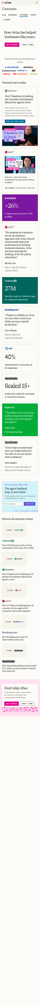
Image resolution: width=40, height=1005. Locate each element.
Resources (12, 15)
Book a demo (28, 45)
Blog (4, 15)
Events (33, 15)
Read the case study (15, 121)
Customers (24, 15)
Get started (12, 45)
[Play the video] (20, 136)
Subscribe (29, 504)
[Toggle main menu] (36, 2)
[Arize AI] (6, 2)
